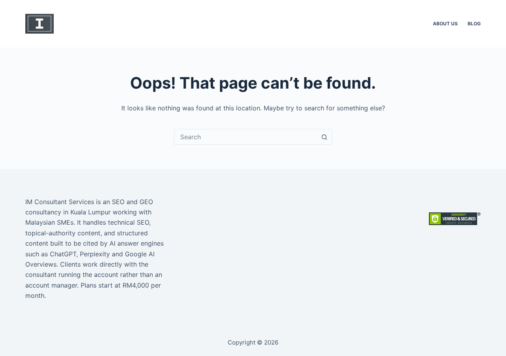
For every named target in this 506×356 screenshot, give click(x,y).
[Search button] (324, 136)
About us (445, 24)
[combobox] (245, 137)
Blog (474, 24)
